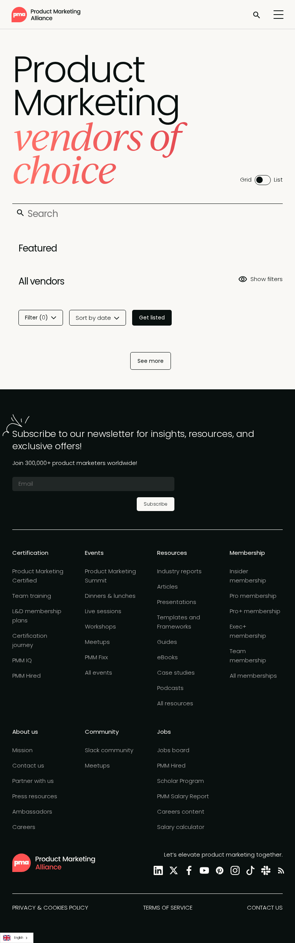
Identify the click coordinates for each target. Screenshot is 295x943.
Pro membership (253, 596)
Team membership (248, 655)
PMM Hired (26, 676)
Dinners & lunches (110, 596)
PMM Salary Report (183, 796)
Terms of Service (167, 907)
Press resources (34, 796)
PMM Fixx (96, 657)
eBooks (167, 657)
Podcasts (170, 688)
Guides (167, 642)
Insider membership (248, 575)
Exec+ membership (248, 631)
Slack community (109, 750)
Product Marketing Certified (37, 575)
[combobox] (16, 938)
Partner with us (33, 781)
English (18, 937)
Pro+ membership (255, 611)
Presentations (176, 602)
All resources (175, 703)
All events (98, 672)
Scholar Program (180, 781)
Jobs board (173, 750)
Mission (22, 750)
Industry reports (179, 571)
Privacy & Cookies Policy (50, 907)
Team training (31, 596)
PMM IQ (22, 660)
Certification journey (29, 640)
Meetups (97, 642)
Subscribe (155, 504)
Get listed (152, 317)
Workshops (100, 626)
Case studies (176, 672)
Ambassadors (32, 811)
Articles (167, 586)
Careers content (180, 811)
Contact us (28, 765)
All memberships (253, 676)
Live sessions (103, 611)
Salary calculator (180, 827)
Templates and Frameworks (178, 621)
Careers (23, 827)
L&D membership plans (36, 615)
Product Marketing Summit (110, 575)
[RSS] (280, 870)
